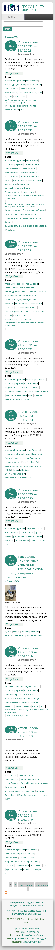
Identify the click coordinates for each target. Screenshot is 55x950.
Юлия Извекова (27, 287)
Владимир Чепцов (13, 295)
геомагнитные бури (15, 715)
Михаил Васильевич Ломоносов (19, 188)
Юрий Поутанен (33, 84)
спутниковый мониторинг (16, 478)
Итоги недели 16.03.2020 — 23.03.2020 (28, 494)
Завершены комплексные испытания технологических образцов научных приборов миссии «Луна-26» (24, 569)
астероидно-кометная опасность (20, 791)
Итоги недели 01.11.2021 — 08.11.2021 (28, 246)
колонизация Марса (14, 311)
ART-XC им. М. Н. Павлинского (28, 303)
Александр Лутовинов (15, 84)
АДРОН (35, 706)
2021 (22, 109)
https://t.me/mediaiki (31, 941)
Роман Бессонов (27, 88)
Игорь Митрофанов (14, 164)
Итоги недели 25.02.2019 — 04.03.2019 (28, 732)
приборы (9, 635)
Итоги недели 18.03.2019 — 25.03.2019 (28, 652)
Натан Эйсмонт (12, 88)
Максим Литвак (11, 172)
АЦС (45, 865)
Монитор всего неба (31, 702)
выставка (40, 791)
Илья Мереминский (30, 861)
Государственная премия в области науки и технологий (25, 195)
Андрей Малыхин (27, 857)
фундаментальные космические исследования (26, 226)
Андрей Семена (12, 861)
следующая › (26, 885)
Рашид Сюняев (11, 458)
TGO (32, 865)
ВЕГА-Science (25, 470)
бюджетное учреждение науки (26, 905)
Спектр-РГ (9, 307)
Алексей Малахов (38, 291)
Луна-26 (8, 96)
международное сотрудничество (21, 106)
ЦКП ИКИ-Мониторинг (15, 474)
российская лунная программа (19, 92)
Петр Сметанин (12, 176)
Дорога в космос (13, 210)
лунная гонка (11, 184)
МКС (24, 96)
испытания (20, 635)
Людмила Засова (12, 387)
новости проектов (34, 635)
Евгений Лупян (11, 857)
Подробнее (14, 73)
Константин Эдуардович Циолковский (22, 299)
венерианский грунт (14, 399)
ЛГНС (37, 176)
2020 (32, 478)
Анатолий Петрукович (15, 80)
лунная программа (30, 631)
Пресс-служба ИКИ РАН (26, 928)
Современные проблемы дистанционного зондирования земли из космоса (24, 204)
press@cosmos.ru (30, 931)
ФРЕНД (39, 865)
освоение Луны (12, 109)
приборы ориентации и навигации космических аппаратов (21, 100)
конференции (11, 214)
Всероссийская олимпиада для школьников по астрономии (26, 710)
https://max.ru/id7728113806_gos (29, 938)
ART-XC (8, 470)
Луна (37, 391)
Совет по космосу (13, 192)
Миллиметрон (28, 192)
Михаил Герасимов (30, 387)
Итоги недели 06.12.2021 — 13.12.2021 (28, 46)
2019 (28, 715)
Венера (8, 222)
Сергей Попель (11, 287)
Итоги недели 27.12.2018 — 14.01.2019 (28, 815)
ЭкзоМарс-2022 (22, 540)
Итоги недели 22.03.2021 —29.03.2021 (28, 345)
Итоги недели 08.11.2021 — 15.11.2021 (28, 126)
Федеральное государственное (26, 902)
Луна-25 (38, 92)
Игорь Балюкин (27, 694)
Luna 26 (16, 631)
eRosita (15, 470)
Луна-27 (16, 96)
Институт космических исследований (26, 910)
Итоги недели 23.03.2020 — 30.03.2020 (28, 416)
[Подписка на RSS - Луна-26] (6, 893)
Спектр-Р (37, 869)
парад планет (24, 184)
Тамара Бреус (33, 698)
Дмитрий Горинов (28, 172)
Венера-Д (38, 395)
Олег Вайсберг (27, 532)
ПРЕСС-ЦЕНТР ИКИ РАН (32, 8)
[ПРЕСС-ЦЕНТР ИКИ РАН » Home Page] (12, 10)
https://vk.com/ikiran (32, 935)
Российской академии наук (26, 913)
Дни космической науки (34, 210)
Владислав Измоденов (15, 698)
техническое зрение (28, 214)
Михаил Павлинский (33, 454)
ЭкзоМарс (9, 303)
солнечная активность (35, 311)
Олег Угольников (12, 168)
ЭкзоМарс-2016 (22, 865)
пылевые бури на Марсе (26, 307)
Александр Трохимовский (16, 291)
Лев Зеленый (32, 80)
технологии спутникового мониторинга (23, 218)
